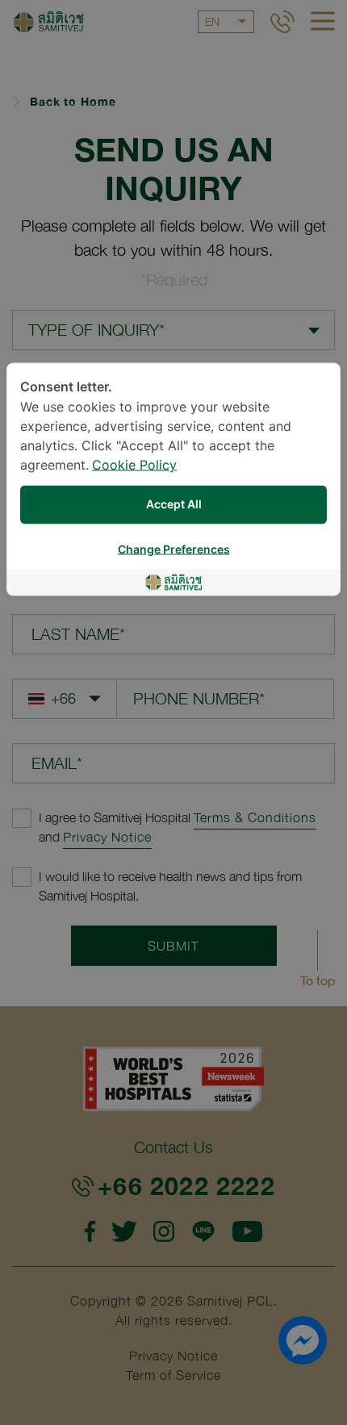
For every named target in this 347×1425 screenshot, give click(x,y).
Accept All (174, 505)
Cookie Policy (134, 466)
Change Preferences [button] (174, 550)
